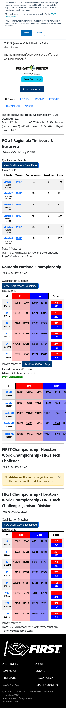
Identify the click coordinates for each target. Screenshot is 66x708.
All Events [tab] (10, 99)
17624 (56, 392)
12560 (25, 354)
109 (7, 593)
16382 (16, 541)
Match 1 (8, 182)
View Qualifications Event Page (20, 165)
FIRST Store (9, 678)
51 (7, 344)
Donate (40, 671)
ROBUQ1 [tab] (25, 99)
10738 (35, 572)
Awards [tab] (29, 105)
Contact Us (9, 671)
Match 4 (8, 215)
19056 (44, 354)
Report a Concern (46, 685)
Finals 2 (8, 423)
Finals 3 (8, 433)
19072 (44, 313)
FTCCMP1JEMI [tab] (12, 105)
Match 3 (8, 204)
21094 (16, 582)
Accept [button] (26, 32)
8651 (34, 541)
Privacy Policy (44, 678)
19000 (25, 541)
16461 (44, 551)
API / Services (10, 664)
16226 (16, 603)
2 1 (8, 392)
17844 (35, 333)
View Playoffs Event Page (37, 364)
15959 (35, 613)
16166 (16, 323)
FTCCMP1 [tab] (54, 99)
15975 (16, 354)
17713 (16, 344)
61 (7, 354)
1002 (16, 613)
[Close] (59, 477)
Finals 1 (8, 413)
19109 (38, 413)
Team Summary (32, 79)
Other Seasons (31, 89)
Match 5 (8, 227)
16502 (44, 572)
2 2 (8, 402)
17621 (25, 593)
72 (7, 572)
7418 (34, 593)
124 (7, 603)
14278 (16, 313)
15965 (44, 333)
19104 (44, 344)
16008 (35, 562)
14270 (47, 392)
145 (7, 613)
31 (7, 551)
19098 (25, 333)
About (39, 664)
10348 (35, 551)
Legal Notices (10, 685)
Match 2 (8, 193)
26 (7, 323)
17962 (44, 323)
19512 (44, 613)
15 (7, 313)
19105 (25, 313)
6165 (25, 582)
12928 (16, 551)
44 (7, 562)
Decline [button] (39, 32)
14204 (25, 562)
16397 (25, 572)
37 (7, 333)
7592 (43, 603)
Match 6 (8, 238)
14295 (16, 593)
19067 (25, 302)
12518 (25, 603)
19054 (16, 302)
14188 (44, 582)
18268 (44, 562)
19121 (19, 182)
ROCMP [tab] (39, 99)
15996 (35, 323)
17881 (35, 344)
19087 (35, 302)
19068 (20, 413)
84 (7, 582)
